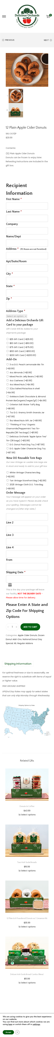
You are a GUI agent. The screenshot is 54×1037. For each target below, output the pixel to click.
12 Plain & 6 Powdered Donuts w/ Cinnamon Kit (27, 918)
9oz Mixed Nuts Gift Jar (26, 420)
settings (36, 1024)
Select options (28, 814)
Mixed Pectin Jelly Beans (26, 376)
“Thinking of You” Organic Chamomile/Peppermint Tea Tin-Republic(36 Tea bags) (23, 428)
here (10, 1024)
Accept (8, 1032)
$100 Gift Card (22, 351)
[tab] (27, 664)
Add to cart (30, 626)
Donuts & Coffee (27, 806)
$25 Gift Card (21, 339)
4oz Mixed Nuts (22, 384)
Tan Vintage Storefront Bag (28, 480)
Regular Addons (25, 643)
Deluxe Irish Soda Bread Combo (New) (27, 974)
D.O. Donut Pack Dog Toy (27, 444)
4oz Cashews (21, 380)
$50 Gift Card (22, 343)
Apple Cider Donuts (27, 635)
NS (15, 643)
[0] (48, 16)
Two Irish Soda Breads (27, 862)
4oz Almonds (21, 372)
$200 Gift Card (23, 355)
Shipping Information (17, 663)
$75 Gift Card (22, 347)
